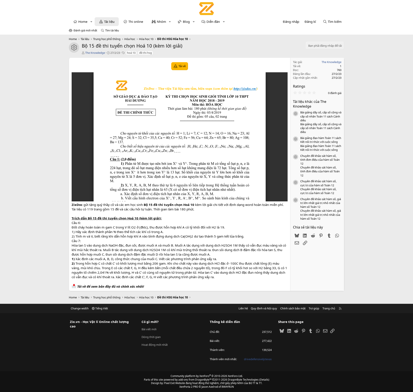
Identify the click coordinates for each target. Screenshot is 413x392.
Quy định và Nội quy (264, 308)
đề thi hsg (145, 53)
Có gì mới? (150, 321)
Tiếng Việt (101, 308)
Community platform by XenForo (207, 376)
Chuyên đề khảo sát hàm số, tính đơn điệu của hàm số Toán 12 (320, 159)
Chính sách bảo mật (293, 308)
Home (82, 21)
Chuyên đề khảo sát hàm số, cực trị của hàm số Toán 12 (318, 183)
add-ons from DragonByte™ (194, 379)
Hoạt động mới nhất (155, 345)
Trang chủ (328, 308)
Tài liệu (109, 21)
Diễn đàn (213, 21)
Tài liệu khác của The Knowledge (309, 104)
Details (264, 379)
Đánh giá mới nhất (85, 30)
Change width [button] (80, 308)
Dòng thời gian (151, 337)
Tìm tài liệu (112, 30)
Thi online (135, 21)
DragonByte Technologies (243, 379)
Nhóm (161, 21)
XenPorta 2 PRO (188, 387)
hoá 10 (131, 53)
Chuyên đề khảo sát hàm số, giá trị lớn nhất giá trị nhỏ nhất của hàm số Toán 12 (320, 203)
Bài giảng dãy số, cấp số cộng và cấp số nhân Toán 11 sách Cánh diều (320, 116)
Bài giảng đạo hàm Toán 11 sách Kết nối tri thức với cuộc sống (320, 140)
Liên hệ (243, 308)
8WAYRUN (228, 387)
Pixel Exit (169, 383)
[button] (91, 21)
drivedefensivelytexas (258, 359)
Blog (186, 21)
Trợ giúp (314, 308)
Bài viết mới (149, 329)
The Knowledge (95, 53)
